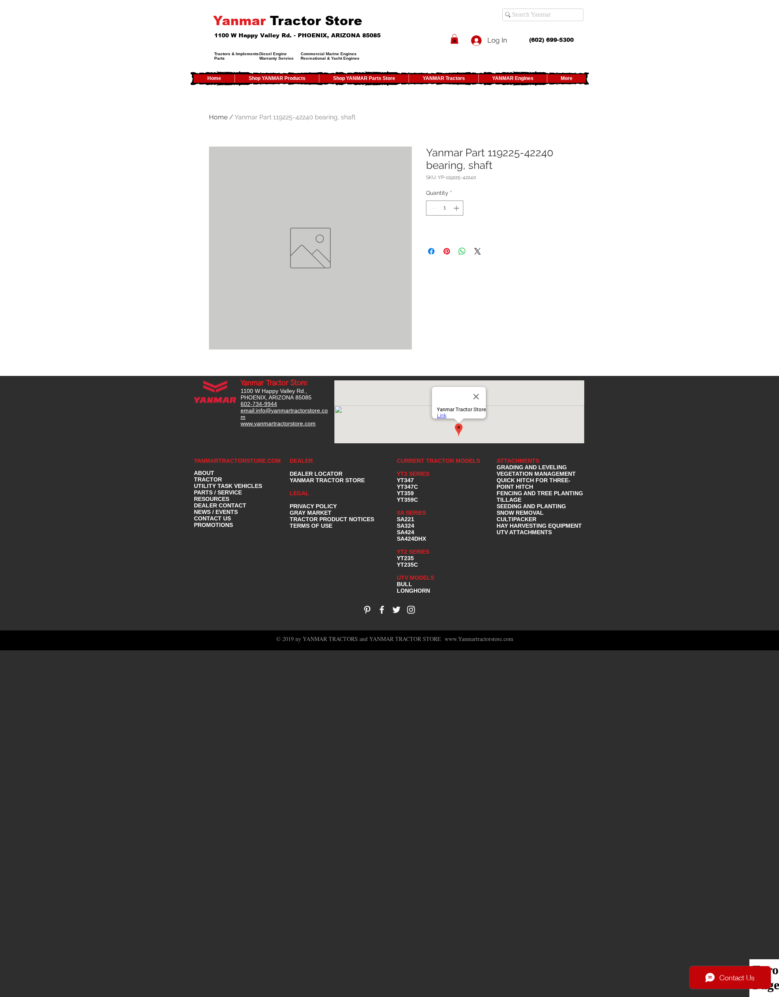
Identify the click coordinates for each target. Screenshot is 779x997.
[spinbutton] (444, 208)
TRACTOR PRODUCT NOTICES (332, 519)
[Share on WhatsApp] (462, 251)
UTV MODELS (415, 577)
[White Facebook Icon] (382, 609)
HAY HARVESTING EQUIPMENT (539, 525)
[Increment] (457, 208)
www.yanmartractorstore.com (278, 423)
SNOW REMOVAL (520, 512)
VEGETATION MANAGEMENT (536, 473)
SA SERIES (411, 512)
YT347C (407, 486)
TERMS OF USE (311, 525)
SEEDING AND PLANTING (531, 506)
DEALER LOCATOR (316, 473)
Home (218, 117)
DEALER (301, 460)
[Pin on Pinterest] (447, 251)
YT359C (407, 499)
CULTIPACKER (516, 519)
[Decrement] (432, 208)
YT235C (407, 564)
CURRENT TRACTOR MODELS (439, 460)
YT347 (405, 480)
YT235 (405, 558)
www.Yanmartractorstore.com (479, 639)
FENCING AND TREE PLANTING (540, 493)
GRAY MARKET (310, 512)
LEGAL (299, 493)
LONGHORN (413, 590)
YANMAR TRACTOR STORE (327, 480)
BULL (404, 584)
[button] (454, 39)
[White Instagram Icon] (411, 609)
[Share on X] (477, 251)
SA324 (405, 525)
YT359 (405, 493)
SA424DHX (411, 538)
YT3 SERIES (413, 473)
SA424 (405, 532)
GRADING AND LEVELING (532, 467)
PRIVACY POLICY (313, 506)
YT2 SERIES (413, 551)
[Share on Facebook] (431, 251)
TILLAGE (509, 499)
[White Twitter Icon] (396, 609)
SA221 (405, 519)
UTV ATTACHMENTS (524, 532)
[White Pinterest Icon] (367, 609)
